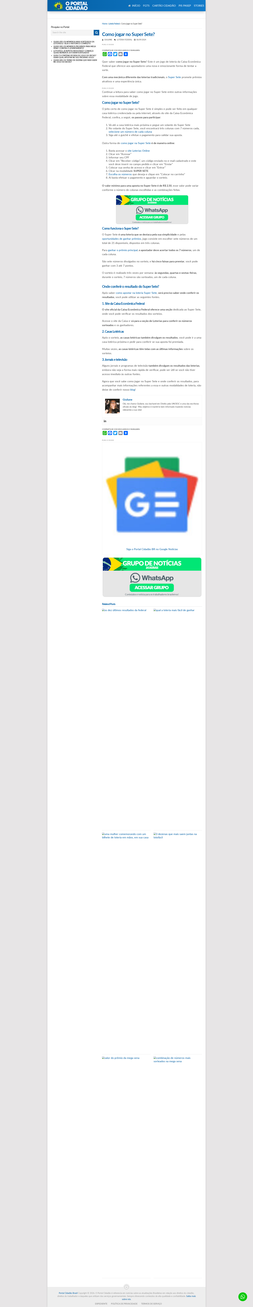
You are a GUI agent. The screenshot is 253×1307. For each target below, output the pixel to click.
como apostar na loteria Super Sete (136, 293)
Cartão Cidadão (164, 6)
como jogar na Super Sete (136, 143)
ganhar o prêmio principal (123, 250)
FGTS (146, 6)
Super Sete (174, 77)
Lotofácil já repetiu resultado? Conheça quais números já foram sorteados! (73, 52)
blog (132, 390)
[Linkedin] (105, 421)
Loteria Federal (114, 24)
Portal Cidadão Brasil (68, 1293)
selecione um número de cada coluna (130, 132)
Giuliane (108, 40)
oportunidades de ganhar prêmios (121, 239)
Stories (199, 6)
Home (104, 24)
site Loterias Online (139, 151)
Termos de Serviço (151, 1304)
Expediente (101, 1304)
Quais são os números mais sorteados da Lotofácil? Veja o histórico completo (73, 42)
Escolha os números (120, 174)
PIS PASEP (185, 6)
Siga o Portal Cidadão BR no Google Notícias (152, 549)
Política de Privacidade (124, 1304)
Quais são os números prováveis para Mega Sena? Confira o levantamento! (74, 47)
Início (135, 6)
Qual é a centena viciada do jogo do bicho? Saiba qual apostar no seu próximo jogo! (74, 56)
